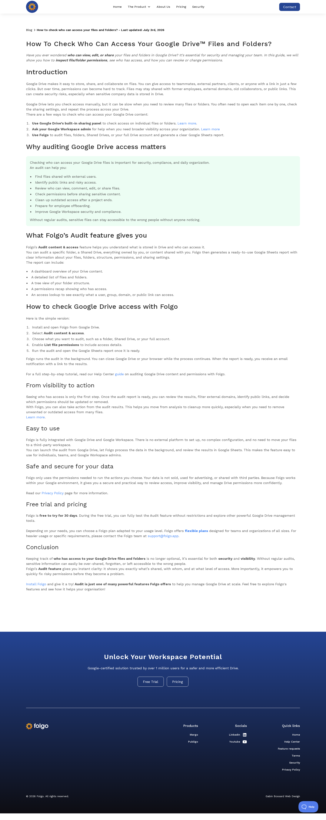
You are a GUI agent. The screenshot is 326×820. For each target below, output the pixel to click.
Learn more (187, 123)
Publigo (193, 741)
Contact (289, 7)
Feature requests (289, 748)
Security (198, 6)
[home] (32, 7)
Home (117, 6)
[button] (139, 7)
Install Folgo (36, 584)
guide (119, 374)
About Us (163, 6)
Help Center (292, 741)
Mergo (194, 734)
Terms (296, 755)
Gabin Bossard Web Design (283, 796)
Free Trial (150, 682)
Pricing (181, 6)
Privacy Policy (53, 493)
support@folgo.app (163, 536)
